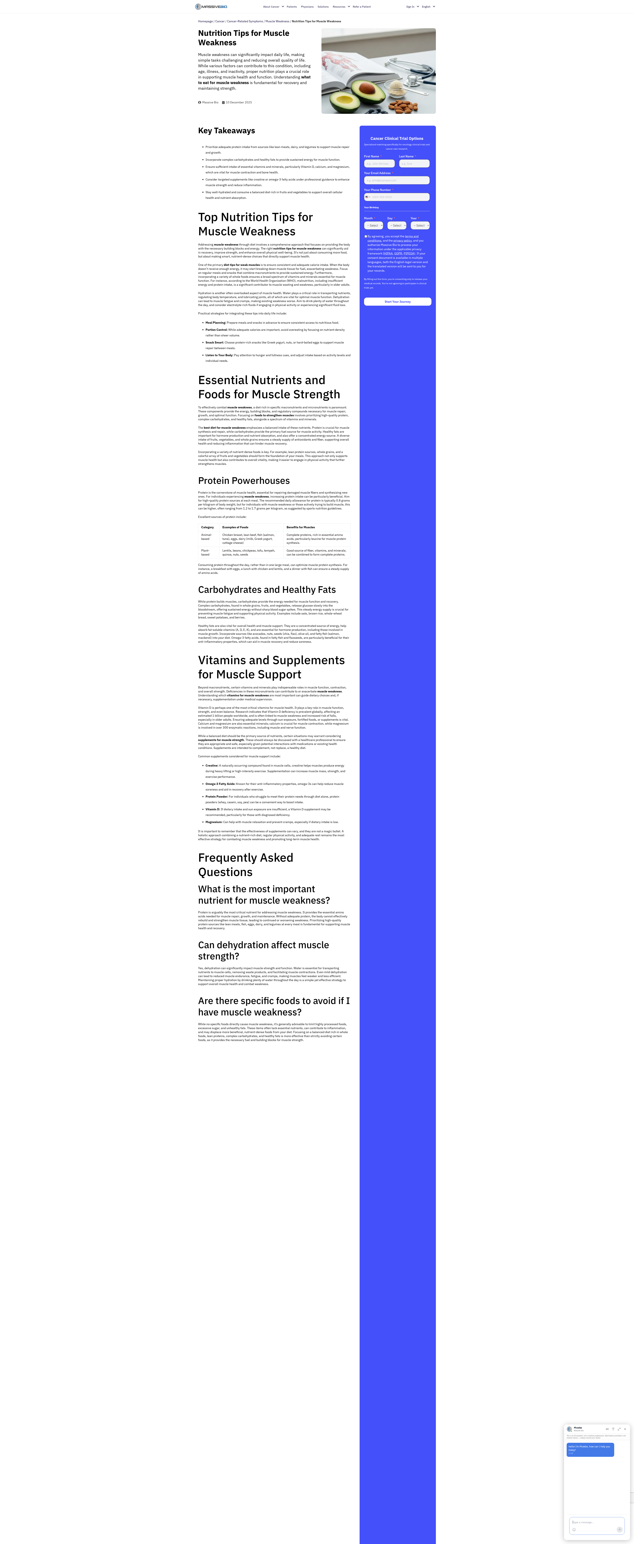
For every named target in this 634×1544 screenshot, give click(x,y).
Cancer (220, 21)
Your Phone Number (377, 190)
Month (368, 218)
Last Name (406, 156)
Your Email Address (377, 173)
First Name (371, 156)
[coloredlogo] (211, 6)
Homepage (205, 21)
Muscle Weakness (277, 21)
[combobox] (367, 197)
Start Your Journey (398, 302)
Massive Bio (210, 102)
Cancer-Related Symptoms (245, 21)
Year (414, 218)
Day (389, 218)
